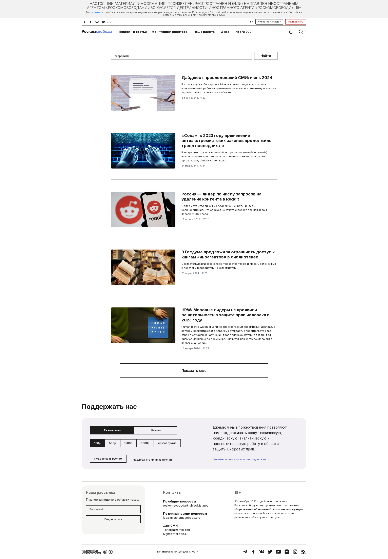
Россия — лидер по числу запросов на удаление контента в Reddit (221, 197)
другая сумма (167, 443)
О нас (225, 32)
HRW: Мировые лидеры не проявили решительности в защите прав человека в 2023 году (225, 314)
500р (112, 443)
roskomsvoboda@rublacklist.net (185, 505)
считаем (96, 12)
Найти (265, 56)
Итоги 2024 (244, 32)
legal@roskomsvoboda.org (181, 518)
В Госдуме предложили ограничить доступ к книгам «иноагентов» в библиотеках (228, 254)
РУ (251, 21)
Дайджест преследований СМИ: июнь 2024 (226, 77)
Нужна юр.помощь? (269, 21)
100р (97, 443)
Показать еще (194, 370)
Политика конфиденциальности (177, 551)
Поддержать (295, 21)
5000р (145, 443)
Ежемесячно (112, 430)
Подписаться (113, 519)
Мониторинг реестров (170, 32)
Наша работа (204, 32)
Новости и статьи (133, 32)
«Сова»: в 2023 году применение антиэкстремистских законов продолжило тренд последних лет (226, 140)
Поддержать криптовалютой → (154, 459)
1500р (128, 443)
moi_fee (184, 530)
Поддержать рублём (108, 458)
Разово (156, 430)
